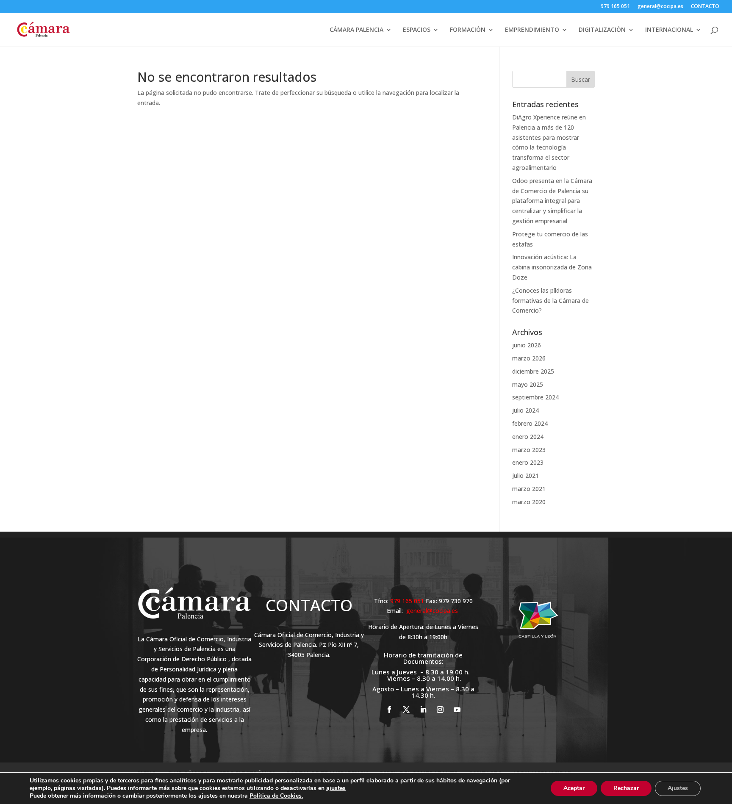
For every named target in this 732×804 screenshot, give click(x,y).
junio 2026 (526, 345)
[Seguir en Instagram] (440, 709)
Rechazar (626, 788)
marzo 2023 (529, 450)
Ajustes (678, 788)
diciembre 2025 (533, 371)
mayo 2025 (527, 384)
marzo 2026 (529, 358)
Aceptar (574, 788)
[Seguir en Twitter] (406, 709)
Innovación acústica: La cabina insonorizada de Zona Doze (552, 267)
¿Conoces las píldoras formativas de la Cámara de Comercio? (550, 300)
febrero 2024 (530, 423)
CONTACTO (705, 7)
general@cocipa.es (660, 7)
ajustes (336, 788)
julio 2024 (525, 410)
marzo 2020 (529, 502)
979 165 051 (615, 7)
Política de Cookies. (276, 796)
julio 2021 (525, 475)
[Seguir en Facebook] (389, 709)
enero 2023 (527, 462)
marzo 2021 (529, 489)
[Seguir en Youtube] (457, 709)
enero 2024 (527, 436)
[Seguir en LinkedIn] (423, 709)
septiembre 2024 (535, 397)
